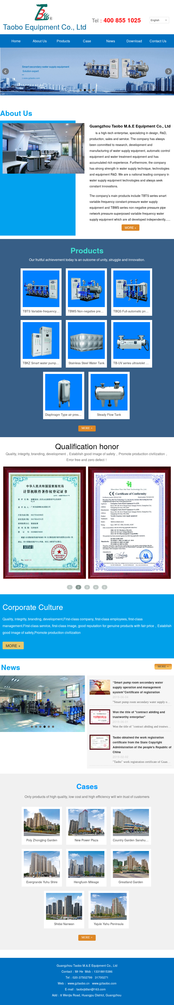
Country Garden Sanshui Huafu (131, 840)
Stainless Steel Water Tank (86, 363)
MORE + (130, 227)
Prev (5, 71)
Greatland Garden (131, 882)
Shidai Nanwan (64, 924)
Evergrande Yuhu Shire (42, 882)
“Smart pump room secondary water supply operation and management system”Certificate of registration (138, 687)
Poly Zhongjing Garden (41, 840)
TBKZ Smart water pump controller (41, 363)
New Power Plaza (86, 840)
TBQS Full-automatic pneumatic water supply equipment (131, 311)
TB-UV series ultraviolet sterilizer (131, 363)
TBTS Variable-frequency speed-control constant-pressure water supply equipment (41, 311)
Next (168, 71)
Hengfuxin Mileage (86, 882)
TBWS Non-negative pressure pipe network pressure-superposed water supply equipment (86, 311)
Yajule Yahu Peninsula (108, 924)
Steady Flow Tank (109, 414)
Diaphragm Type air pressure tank (63, 414)
